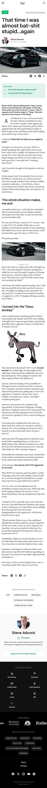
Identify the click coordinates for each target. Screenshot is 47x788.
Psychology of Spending (23, 600)
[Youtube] (28, 774)
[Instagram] (23, 774)
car (5, 12)
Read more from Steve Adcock (23, 654)
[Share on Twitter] (35, 76)
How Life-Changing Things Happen (17, 748)
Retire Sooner (25, 738)
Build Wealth (23, 753)
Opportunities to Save (23, 605)
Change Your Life (20, 595)
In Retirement (30, 743)
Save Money (35, 595)
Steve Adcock (17, 40)
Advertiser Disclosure (35, 13)
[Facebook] (13, 774)
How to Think (17, 743)
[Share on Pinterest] (31, 76)
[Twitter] (18, 774)
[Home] (23, 3)
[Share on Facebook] (39, 76)
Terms (23, 762)
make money (36, 748)
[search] (44, 3)
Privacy (23, 766)
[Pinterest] (34, 774)
